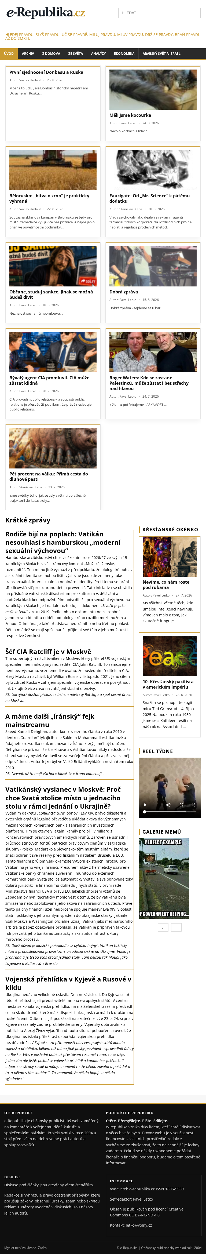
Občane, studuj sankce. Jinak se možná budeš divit (51, 294)
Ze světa (75, 53)
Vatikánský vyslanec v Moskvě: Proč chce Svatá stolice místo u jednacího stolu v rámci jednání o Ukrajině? (63, 797)
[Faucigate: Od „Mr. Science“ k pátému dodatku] (153, 170)
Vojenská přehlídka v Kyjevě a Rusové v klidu (68, 983)
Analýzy (98, 53)
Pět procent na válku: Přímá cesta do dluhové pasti (48, 476)
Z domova (51, 53)
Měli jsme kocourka (130, 115)
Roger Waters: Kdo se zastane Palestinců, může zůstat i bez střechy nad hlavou (149, 383)
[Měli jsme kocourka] (153, 90)
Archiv (28, 53)
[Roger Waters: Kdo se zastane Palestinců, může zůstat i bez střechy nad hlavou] (153, 352)
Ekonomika (124, 53)
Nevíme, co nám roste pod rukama (166, 584)
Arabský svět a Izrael (162, 53)
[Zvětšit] (195, 845)
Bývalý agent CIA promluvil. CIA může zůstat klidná (49, 380)
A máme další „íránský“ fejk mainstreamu (49, 720)
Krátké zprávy (27, 519)
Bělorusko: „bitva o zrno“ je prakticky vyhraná (49, 198)
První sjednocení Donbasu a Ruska (46, 72)
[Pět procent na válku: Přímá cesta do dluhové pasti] (53, 448)
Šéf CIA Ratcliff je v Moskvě (48, 651)
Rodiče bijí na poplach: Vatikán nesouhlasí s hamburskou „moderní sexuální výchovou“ (62, 542)
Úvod (9, 53)
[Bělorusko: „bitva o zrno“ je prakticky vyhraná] (53, 170)
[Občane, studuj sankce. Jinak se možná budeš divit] (53, 266)
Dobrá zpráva (123, 292)
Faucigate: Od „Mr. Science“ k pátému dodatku (149, 198)
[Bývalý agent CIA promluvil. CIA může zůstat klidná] (53, 352)
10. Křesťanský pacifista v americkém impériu (168, 684)
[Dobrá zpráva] (153, 266)
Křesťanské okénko (170, 529)
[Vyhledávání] (159, 12)
